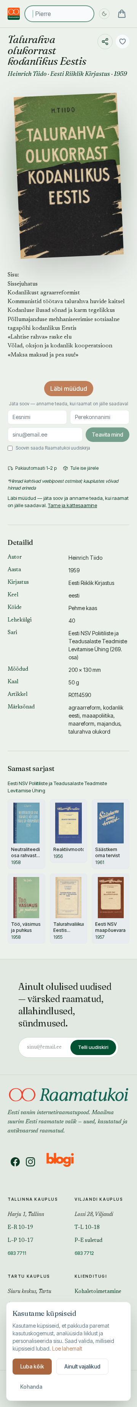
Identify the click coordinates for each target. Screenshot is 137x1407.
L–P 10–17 (20, 1240)
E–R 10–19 (20, 1227)
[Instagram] (30, 1161)
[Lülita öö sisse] (104, 13)
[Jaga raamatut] (105, 41)
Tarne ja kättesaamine (72, 505)
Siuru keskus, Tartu (29, 1292)
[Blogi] (65, 1162)
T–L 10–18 (87, 1227)
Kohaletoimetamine (98, 1292)
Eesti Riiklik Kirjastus (80, 73)
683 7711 (17, 1253)
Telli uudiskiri (93, 1047)
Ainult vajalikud (82, 1366)
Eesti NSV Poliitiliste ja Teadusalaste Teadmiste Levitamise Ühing (97, 641)
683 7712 (84, 1253)
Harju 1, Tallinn (26, 1214)
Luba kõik (32, 1366)
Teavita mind (107, 434)
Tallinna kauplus (33, 1199)
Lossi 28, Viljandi (94, 1214)
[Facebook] (15, 1161)
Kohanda (31, 1386)
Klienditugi (91, 1276)
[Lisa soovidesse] (122, 41)
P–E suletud (88, 1240)
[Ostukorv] (121, 13)
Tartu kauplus (29, 1276)
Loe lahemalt (67, 1348)
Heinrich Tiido (27, 73)
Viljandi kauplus (99, 1199)
